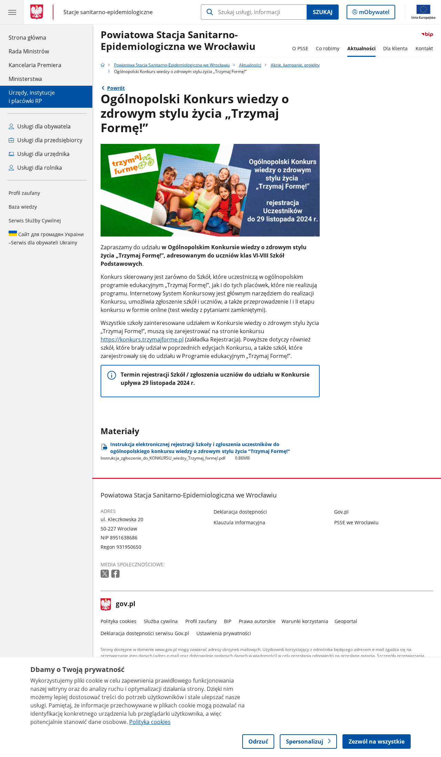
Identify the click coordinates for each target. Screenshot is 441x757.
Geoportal (346, 621)
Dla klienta (395, 48)
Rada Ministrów (29, 51)
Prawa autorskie (257, 621)
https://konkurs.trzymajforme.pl (142, 339)
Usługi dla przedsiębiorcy (49, 140)
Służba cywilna (161, 621)
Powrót (116, 88)
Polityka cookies (118, 621)
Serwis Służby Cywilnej (35, 220)
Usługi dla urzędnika (43, 154)
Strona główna (35, 37)
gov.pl (125, 604)
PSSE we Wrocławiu (356, 522)
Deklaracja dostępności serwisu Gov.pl (145, 633)
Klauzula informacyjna (239, 522)
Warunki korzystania (304, 621)
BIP (227, 621)
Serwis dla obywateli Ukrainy (46, 238)
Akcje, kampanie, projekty (295, 65)
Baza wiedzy (23, 206)
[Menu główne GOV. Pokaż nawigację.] (12, 12)
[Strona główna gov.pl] (38, 12)
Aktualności (361, 48)
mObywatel (374, 13)
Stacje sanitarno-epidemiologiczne (108, 12)
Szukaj (322, 12)
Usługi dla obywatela (43, 126)
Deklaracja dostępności (240, 511)
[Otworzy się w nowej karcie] (105, 574)
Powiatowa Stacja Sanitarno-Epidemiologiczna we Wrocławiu (178, 41)
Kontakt (424, 48)
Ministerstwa (25, 79)
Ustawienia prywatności (223, 633)
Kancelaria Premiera (35, 65)
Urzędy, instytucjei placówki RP (32, 97)
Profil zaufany (24, 193)
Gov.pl (341, 511)
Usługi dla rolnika (39, 167)
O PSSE (300, 48)
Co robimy (327, 48)
